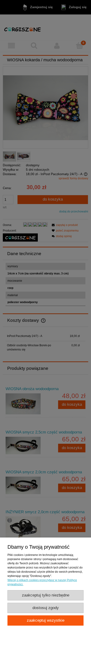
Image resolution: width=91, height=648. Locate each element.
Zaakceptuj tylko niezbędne (45, 595)
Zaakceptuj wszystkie (45, 620)
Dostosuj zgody (45, 608)
